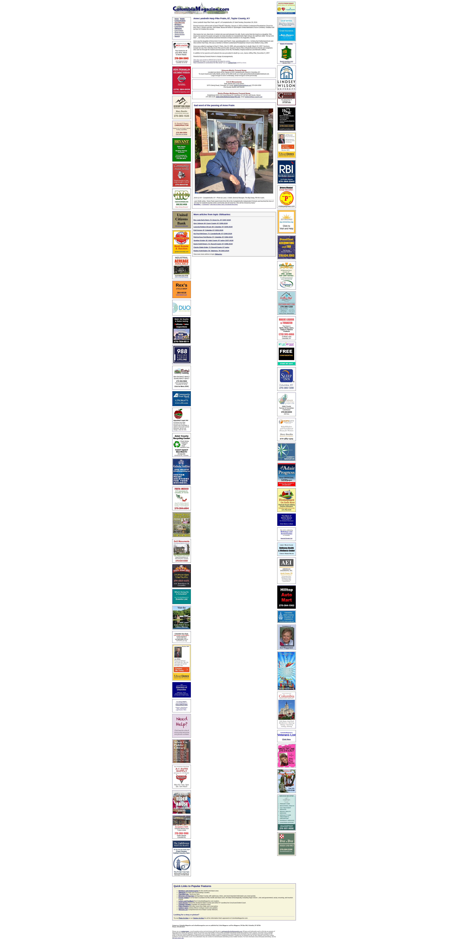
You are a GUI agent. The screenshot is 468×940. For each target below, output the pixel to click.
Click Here (286, 739)
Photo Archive (179, 32)
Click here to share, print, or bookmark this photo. (224, 204)
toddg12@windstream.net (242, 85)
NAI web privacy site (178, 938)
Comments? (205, 204)
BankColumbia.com (286, 61)
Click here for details (181, 134)
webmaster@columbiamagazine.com (232, 931)
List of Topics (179, 30)
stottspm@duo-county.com (253, 97)
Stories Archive (180, 34)
